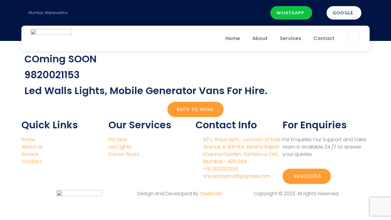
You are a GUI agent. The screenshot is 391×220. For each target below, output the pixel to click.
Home (232, 38)
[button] (291, 13)
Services (290, 38)
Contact (323, 38)
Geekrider (211, 193)
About (260, 38)
